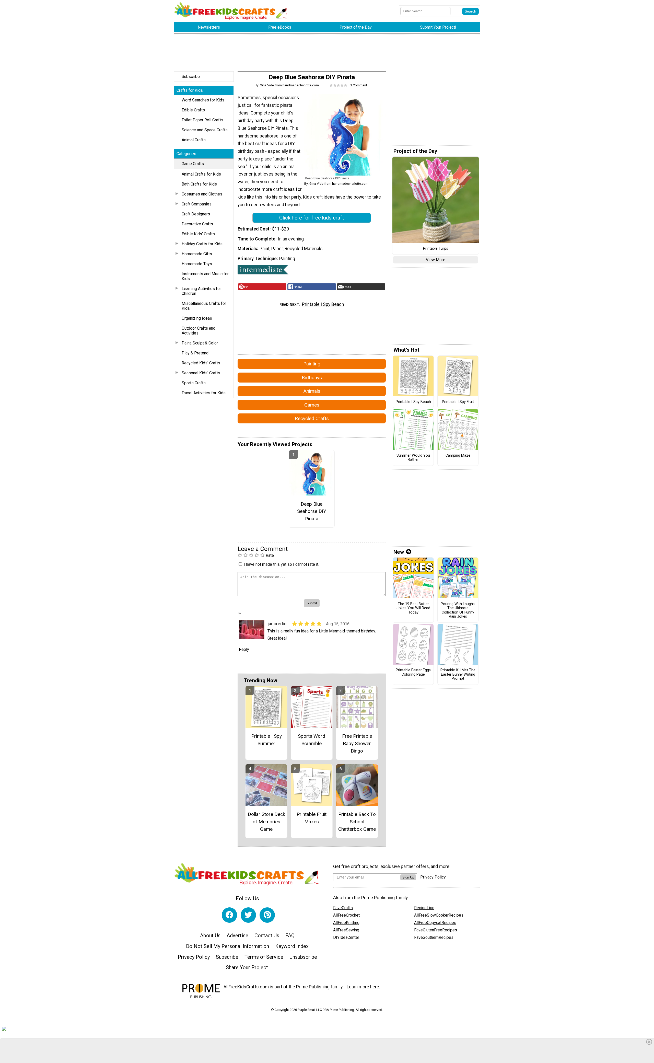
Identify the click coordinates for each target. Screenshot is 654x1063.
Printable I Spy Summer (266, 739)
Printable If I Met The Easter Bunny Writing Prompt (457, 674)
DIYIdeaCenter (346, 937)
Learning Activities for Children (201, 291)
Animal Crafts (194, 139)
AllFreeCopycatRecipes (435, 922)
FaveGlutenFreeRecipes (435, 930)
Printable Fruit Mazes (311, 818)
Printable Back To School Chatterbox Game (357, 821)
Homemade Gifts (197, 253)
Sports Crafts (194, 382)
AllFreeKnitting (346, 922)
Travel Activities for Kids (204, 392)
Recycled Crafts (312, 418)
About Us (210, 935)
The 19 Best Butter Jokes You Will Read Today (413, 608)
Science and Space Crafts (205, 130)
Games (311, 405)
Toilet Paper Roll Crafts (202, 120)
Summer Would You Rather (413, 458)
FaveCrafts (343, 907)
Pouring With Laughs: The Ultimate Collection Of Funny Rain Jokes (458, 610)
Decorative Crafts (197, 224)
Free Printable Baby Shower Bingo (357, 743)
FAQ (290, 935)
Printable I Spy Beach (323, 304)
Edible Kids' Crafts (198, 234)
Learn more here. (363, 986)
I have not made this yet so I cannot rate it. (281, 564)
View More (435, 259)
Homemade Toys (197, 263)
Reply (244, 649)
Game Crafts (193, 163)
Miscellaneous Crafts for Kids (204, 306)
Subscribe (191, 76)
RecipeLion (424, 907)
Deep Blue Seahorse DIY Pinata (311, 511)
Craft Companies (197, 204)
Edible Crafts (193, 110)
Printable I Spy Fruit (458, 402)
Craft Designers (196, 214)
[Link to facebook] (229, 915)
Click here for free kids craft (311, 218)
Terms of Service (263, 957)
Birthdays (312, 377)
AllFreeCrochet (346, 915)
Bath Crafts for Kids (199, 184)
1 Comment (358, 85)
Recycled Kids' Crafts (201, 363)
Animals (311, 391)
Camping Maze (458, 456)
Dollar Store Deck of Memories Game (266, 821)
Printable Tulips (435, 249)
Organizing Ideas (197, 318)
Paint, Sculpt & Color (200, 343)
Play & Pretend (195, 353)
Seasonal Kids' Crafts (201, 373)
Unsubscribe (303, 957)
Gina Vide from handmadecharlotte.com (289, 85)
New (398, 552)
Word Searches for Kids (203, 100)
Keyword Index (292, 946)
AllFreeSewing (346, 930)
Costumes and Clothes (202, 194)
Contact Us (266, 935)
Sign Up (408, 877)
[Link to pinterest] (267, 915)
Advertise (237, 935)
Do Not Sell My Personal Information (227, 946)
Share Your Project (247, 967)
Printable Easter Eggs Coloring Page (413, 672)
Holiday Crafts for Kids (202, 243)
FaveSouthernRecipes (433, 937)
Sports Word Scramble (311, 739)
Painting (311, 364)
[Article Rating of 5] (338, 85)
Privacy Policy (194, 957)
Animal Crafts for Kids (201, 174)
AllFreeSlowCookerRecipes (438, 915)
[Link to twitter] (248, 915)
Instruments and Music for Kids (205, 276)
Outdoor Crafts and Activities (198, 331)
